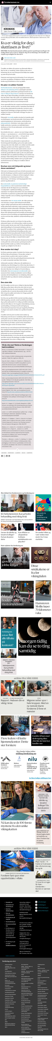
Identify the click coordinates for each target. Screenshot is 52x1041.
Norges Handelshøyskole (26, 1006)
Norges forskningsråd (26, 1007)
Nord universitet (24, 998)
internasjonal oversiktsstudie (19, 271)
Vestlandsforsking (42, 1021)
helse (23, 452)
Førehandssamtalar (6, 87)
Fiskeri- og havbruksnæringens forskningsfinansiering (10, 982)
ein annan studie (16, 200)
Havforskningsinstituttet (10, 994)
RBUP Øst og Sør (41, 968)
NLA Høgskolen (24, 964)
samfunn (29, 452)
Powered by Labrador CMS (26, 1037)
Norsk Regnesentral (25, 1017)
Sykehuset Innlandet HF (43, 993)
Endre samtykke (10, 956)
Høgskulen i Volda (9, 1000)
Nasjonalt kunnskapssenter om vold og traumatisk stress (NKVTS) (27, 980)
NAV (6, 1019)
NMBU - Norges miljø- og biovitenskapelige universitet (26, 968)
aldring (17, 452)
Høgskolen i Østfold (9, 998)
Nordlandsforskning (25, 1000)
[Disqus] (26, 475)
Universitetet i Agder (42, 1005)
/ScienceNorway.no (43, 910)
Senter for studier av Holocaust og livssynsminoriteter (42, 982)
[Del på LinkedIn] (7, 456)
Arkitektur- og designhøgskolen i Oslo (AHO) (10, 968)
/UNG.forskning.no (43, 907)
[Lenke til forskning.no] (24, 1)
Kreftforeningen (8, 1011)
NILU (6, 1027)
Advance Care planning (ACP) (9, 89)
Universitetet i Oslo (42, 1011)
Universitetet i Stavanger (43, 1013)
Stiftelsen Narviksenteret (43, 989)
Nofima (23, 996)
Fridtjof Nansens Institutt (10, 990)
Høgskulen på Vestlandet (10, 1002)
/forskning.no (42, 905)
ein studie (11, 117)
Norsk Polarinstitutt (25, 1015)
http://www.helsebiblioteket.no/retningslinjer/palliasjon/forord (17, 400)
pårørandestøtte (5, 123)
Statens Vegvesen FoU (42, 987)
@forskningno (42, 902)
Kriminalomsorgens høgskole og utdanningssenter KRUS (10, 1015)
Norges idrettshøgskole (26, 1013)
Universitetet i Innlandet (43, 1009)
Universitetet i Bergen (42, 1007)
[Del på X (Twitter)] (4, 456)
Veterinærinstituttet (42, 1023)
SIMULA (39, 973)
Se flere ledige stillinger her (40, 778)
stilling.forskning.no (26, 753)
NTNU (22, 974)
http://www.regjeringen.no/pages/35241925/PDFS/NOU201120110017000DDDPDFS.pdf (23, 375)
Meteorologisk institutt (10, 1017)
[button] (2, 758)
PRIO (39, 966)
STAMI (39, 985)
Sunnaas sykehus (41, 991)
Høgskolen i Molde (9, 996)
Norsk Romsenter (25, 1019)
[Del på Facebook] (2, 456)
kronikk (4, 452)
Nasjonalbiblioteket (25, 976)
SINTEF (39, 975)
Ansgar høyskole (8, 964)
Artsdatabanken (8, 971)
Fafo (6, 978)
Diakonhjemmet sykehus (10, 973)
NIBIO (6, 1021)
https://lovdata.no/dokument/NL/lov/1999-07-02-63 (19, 392)
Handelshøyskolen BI (9, 992)
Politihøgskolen (41, 964)
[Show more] (17, 450)
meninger (11, 452)
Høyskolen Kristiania (9, 1003)
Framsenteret (8, 988)
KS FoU (6, 1009)
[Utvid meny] (50, 2)
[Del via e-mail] (9, 456)
